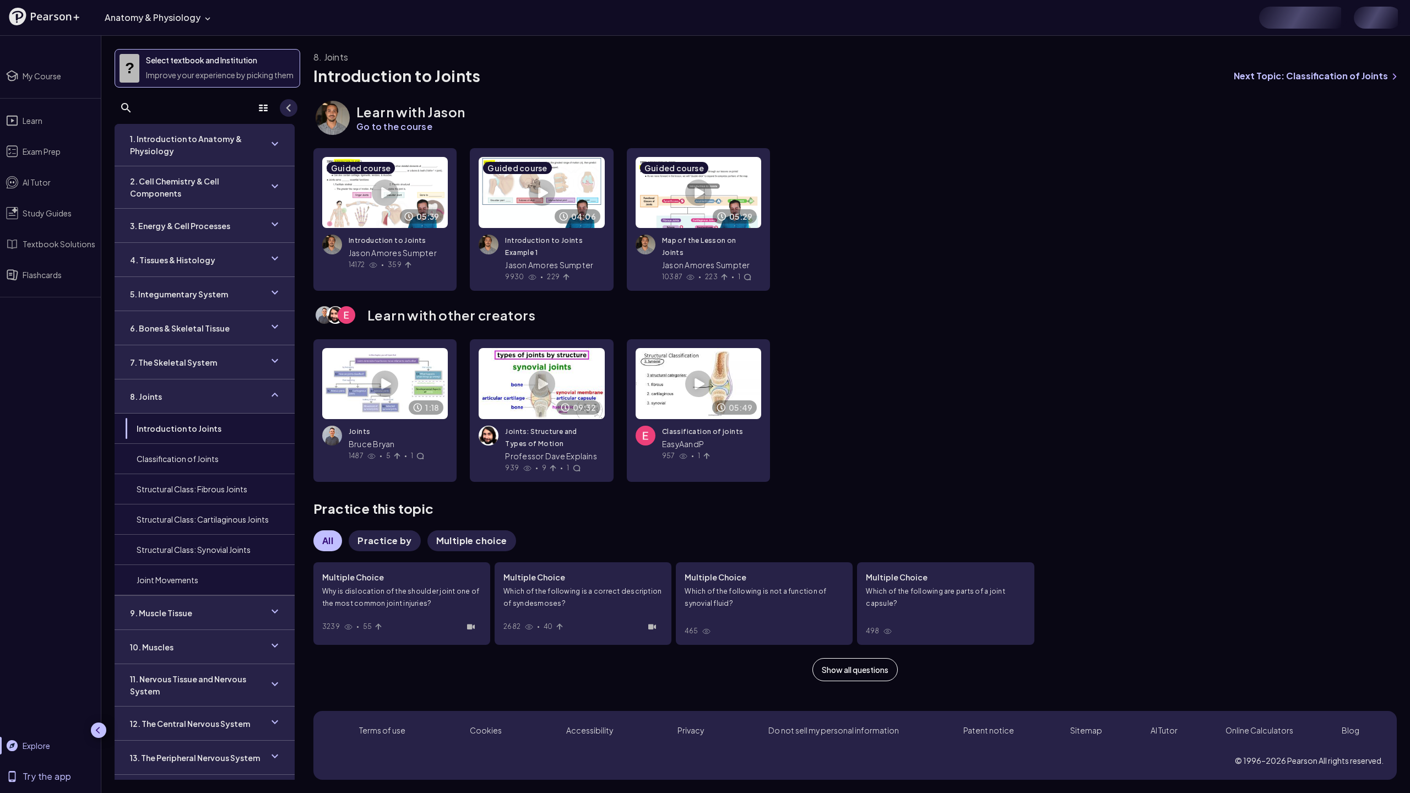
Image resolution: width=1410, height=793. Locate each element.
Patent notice (988, 730)
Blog (1350, 730)
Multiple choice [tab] (471, 540)
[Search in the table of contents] (126, 108)
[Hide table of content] (288, 108)
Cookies (486, 730)
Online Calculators (1259, 730)
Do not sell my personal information (833, 730)
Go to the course (394, 126)
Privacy (690, 730)
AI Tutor (1164, 730)
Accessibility (589, 730)
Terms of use (382, 730)
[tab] (384, 540)
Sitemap (1086, 730)
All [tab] (327, 540)
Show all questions (855, 670)
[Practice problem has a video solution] (470, 626)
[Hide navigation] (98, 730)
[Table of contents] (263, 108)
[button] (44, 16)
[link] (205, 428)
